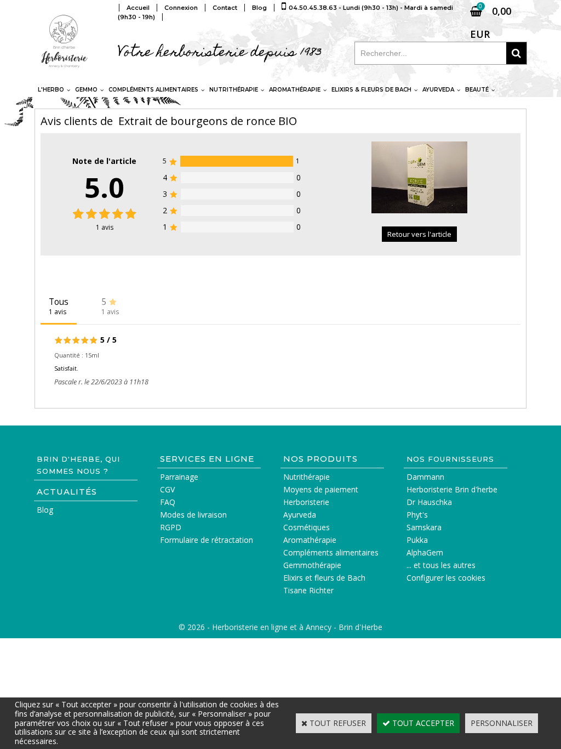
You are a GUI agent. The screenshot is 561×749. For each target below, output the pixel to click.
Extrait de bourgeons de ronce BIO (207, 121)
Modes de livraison (193, 514)
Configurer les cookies (446, 577)
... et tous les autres (441, 565)
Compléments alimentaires (153, 89)
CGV (167, 489)
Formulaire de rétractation (206, 540)
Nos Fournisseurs (450, 459)
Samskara (424, 527)
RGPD (170, 527)
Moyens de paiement (320, 489)
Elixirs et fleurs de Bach (324, 577)
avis (104, 227)
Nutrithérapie (233, 89)
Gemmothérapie (312, 565)
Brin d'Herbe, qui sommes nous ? (78, 465)
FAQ (167, 502)
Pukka (417, 540)
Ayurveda (438, 89)
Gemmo (86, 89)
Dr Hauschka (429, 502)
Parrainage (179, 477)
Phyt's (417, 514)
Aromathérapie (294, 89)
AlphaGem (425, 552)
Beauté (477, 89)
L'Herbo (51, 89)
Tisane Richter (308, 590)
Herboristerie (306, 502)
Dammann (425, 477)
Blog (45, 509)
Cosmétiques (306, 527)
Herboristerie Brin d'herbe (452, 489)
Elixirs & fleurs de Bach (371, 89)
